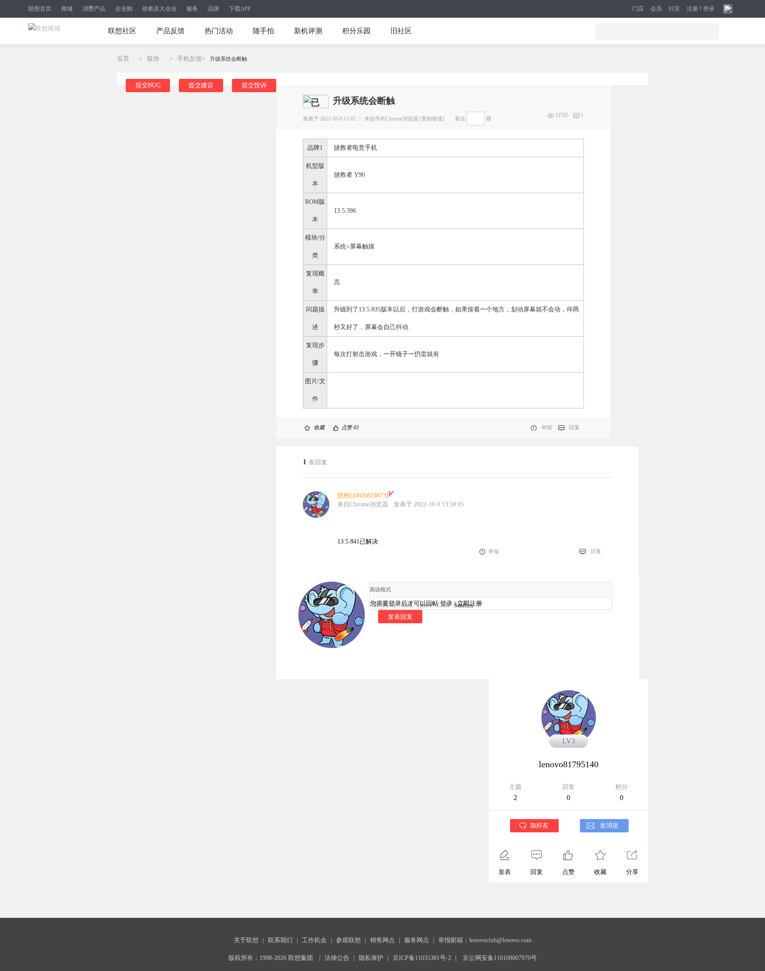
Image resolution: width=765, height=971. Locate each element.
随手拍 (263, 31)
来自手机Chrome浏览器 (391, 119)
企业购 (123, 8)
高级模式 (380, 589)
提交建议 (201, 85)
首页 (123, 58)
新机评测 (308, 31)
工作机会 (314, 940)
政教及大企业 (159, 8)
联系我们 (280, 940)
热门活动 (219, 31)
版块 (153, 58)
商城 (67, 8)
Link (407, 605)
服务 (192, 8)
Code (443, 605)
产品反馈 (170, 31)
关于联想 (246, 940)
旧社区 (401, 31)
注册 (692, 9)
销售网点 (382, 940)
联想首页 (39, 8)
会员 (656, 9)
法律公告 (337, 958)
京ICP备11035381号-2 (422, 958)
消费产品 (93, 8)
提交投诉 (254, 85)
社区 (674, 9)
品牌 (213, 8)
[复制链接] (432, 119)
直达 (460, 119)
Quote (425, 605)
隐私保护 (371, 958)
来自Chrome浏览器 (362, 504)
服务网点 (416, 940)
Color (389, 605)
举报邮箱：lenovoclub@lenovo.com (485, 940)
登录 (709, 9)
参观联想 (348, 940)
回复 (574, 427)
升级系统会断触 (228, 59)
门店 (638, 9)
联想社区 (122, 31)
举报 (546, 427)
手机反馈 (189, 58)
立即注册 (469, 603)
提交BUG (148, 85)
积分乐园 (356, 31)
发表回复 (400, 616)
